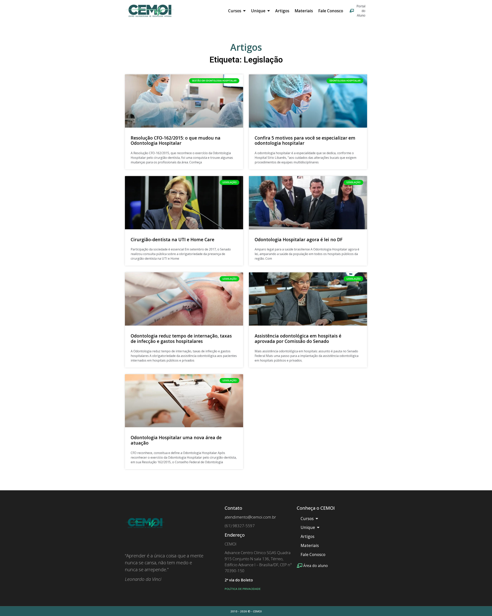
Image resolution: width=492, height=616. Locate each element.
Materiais (304, 10)
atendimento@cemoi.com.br (250, 517)
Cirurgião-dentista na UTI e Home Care (172, 239)
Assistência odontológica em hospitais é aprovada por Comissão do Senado (298, 338)
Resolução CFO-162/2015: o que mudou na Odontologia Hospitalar (175, 140)
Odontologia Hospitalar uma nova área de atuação (176, 440)
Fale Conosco (330, 10)
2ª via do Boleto (239, 580)
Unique (258, 10)
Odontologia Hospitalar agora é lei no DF (298, 239)
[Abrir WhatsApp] (482, 606)
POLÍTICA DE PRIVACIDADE (243, 589)
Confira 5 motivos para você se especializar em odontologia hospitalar (305, 140)
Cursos (234, 10)
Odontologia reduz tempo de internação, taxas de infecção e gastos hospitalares (181, 338)
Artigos (282, 10)
